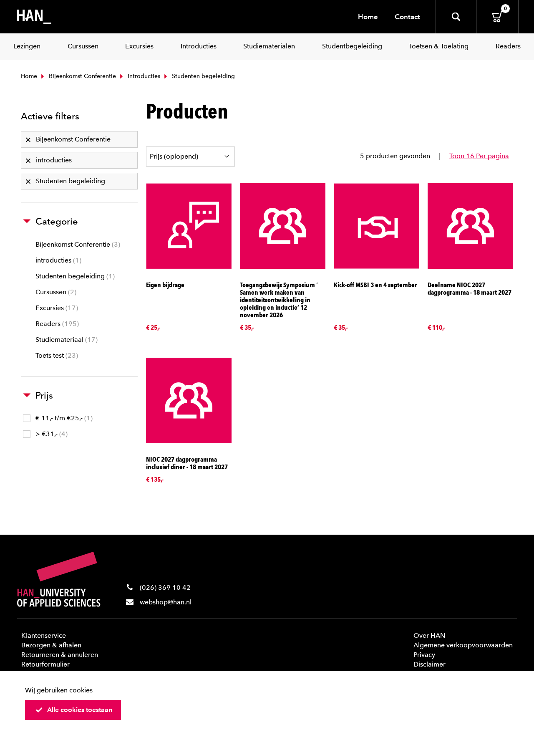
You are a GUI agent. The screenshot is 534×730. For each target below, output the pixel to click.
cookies (81, 690)
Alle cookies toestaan (79, 710)
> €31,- (50, 434)
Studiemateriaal (65, 340)
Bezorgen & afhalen (51, 645)
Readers (56, 324)
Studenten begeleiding (74, 276)
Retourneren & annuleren (59, 655)
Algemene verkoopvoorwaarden (463, 645)
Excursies (55, 308)
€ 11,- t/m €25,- (63, 418)
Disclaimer (429, 664)
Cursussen (54, 292)
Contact (407, 17)
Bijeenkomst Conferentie (81, 76)
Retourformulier (45, 664)
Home (368, 17)
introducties (143, 76)
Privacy (424, 655)
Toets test (55, 355)
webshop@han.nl (165, 602)
